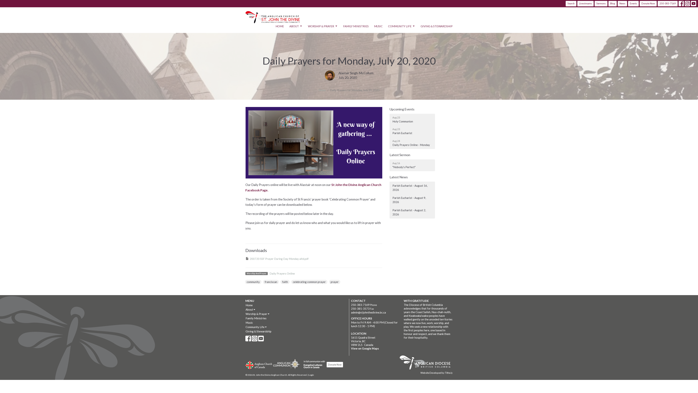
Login (311, 375)
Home (280, 26)
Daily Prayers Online (282, 273)
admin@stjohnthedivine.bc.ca (368, 312)
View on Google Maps (365, 348)
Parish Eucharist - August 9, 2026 (409, 200)
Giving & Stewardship (437, 26)
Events (633, 3)
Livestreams (585, 3)
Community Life (400, 26)
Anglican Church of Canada (258, 364)
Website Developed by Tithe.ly (436, 372)
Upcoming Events (402, 109)
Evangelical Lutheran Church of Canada (313, 364)
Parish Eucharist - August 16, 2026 (410, 187)
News (622, 3)
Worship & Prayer (321, 26)
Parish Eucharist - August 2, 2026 (409, 212)
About (294, 26)
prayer (335, 281)
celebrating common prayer (309, 281)
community (253, 281)
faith (285, 281)
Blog (612, 3)
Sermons (601, 3)
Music (378, 26)
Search (571, 3)
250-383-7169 (667, 3)
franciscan (271, 281)
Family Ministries (356, 26)
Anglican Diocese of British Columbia (426, 363)
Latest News (399, 177)
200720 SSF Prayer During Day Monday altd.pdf (279, 258)
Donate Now (648, 3)
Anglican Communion (286, 364)
